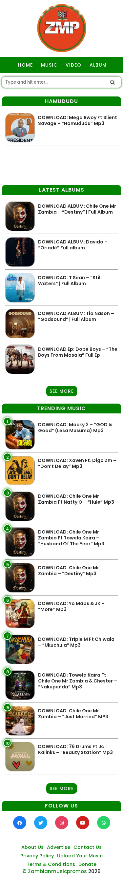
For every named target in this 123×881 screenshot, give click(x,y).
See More (62, 391)
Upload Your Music (80, 855)
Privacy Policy (37, 855)
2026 (94, 871)
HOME (25, 65)
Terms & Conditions (51, 864)
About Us (32, 847)
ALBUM (98, 65)
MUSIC (49, 65)
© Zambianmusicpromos (54, 871)
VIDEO (73, 65)
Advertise (58, 847)
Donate (87, 864)
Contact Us (87, 847)
